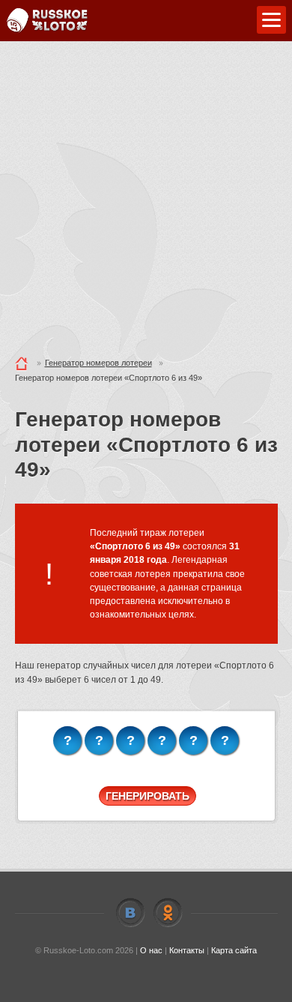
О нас (151, 950)
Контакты (186, 950)
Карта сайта (234, 950)
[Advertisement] (146, 195)
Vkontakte (130, 913)
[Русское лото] (47, 20)
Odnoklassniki (168, 913)
